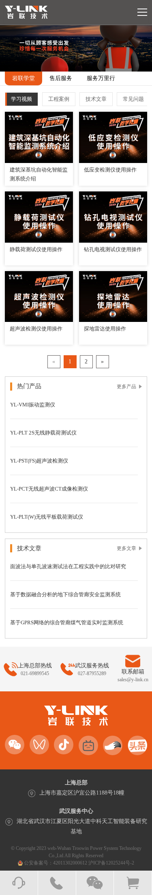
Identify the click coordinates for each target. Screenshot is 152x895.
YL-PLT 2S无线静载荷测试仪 (43, 433)
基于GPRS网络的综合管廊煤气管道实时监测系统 (66, 622)
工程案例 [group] (58, 99)
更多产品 (126, 386)
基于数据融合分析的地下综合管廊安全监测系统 (65, 594)
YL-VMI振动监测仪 (32, 405)
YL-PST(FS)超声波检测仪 (39, 461)
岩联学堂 (23, 78)
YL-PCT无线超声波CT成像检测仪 (49, 489)
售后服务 (60, 78)
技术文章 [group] (96, 99)
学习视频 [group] (21, 99)
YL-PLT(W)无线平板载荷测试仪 (46, 517)
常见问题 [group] (133, 99)
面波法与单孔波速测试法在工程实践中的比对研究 (68, 566)
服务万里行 (101, 78)
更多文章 (126, 548)
